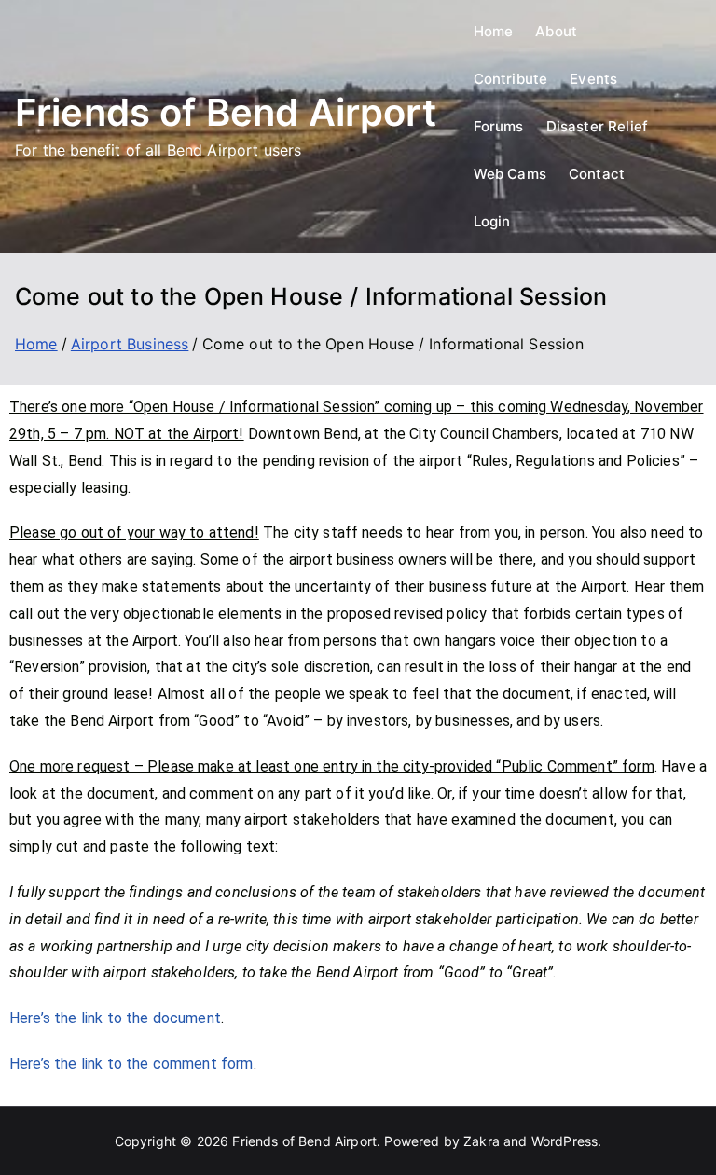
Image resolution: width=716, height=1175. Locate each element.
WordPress (564, 1141)
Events (593, 79)
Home (494, 31)
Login (492, 221)
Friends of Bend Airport (225, 112)
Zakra (481, 1141)
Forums (499, 126)
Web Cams (510, 174)
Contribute (511, 79)
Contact (597, 174)
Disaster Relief (597, 126)
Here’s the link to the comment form (131, 1064)
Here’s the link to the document (115, 1018)
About (556, 31)
